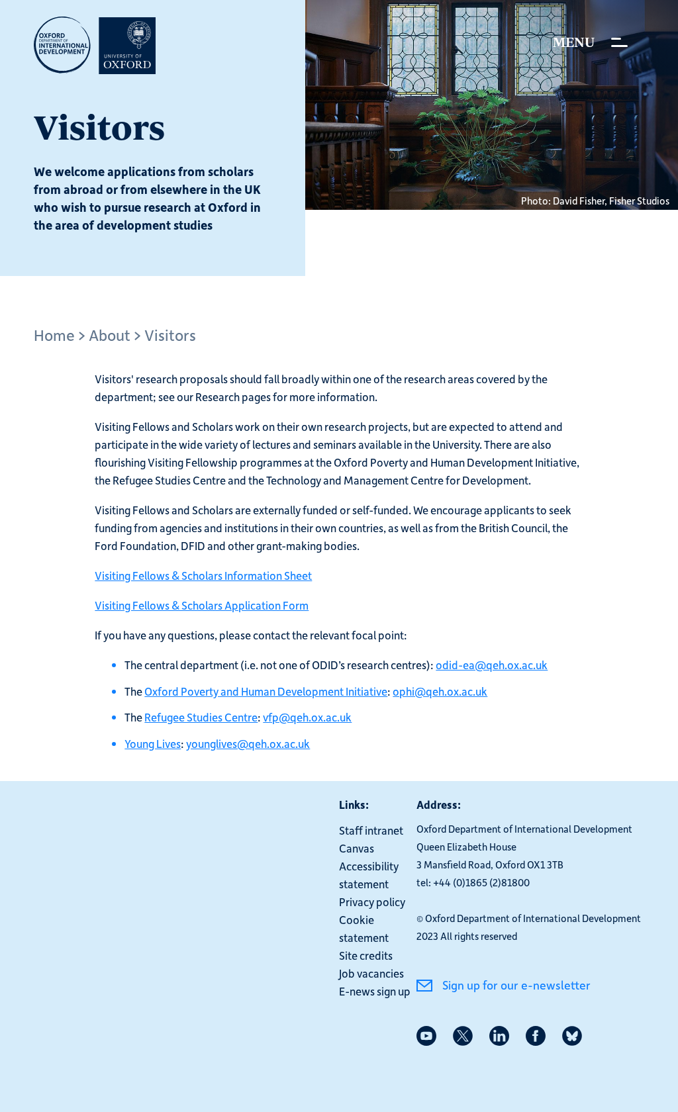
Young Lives (152, 743)
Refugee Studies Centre (201, 717)
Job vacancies (371, 973)
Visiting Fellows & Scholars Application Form (202, 605)
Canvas (356, 848)
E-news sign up (375, 991)
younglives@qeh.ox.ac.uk (248, 743)
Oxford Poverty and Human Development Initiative (265, 691)
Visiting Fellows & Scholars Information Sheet (203, 575)
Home (54, 334)
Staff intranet (371, 830)
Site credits (366, 955)
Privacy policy (372, 901)
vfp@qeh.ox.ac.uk (307, 717)
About (109, 334)
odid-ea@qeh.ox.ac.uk (492, 664)
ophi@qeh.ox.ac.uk (440, 691)
